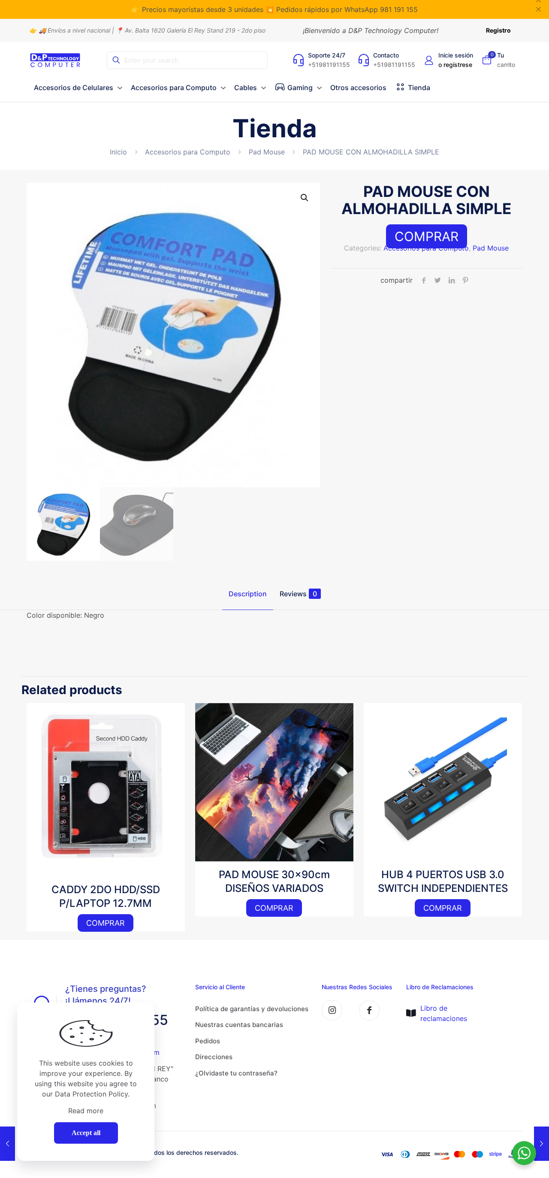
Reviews (298, 593)
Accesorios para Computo (187, 152)
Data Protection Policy (91, 1094)
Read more (85, 1110)
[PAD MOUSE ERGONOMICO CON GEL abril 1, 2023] (7, 1144)
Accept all (86, 1132)
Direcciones (213, 1057)
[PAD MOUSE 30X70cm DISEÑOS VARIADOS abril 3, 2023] (541, 1144)
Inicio (118, 152)
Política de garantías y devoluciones (251, 1009)
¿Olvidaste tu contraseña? (236, 1073)
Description (248, 593)
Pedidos (207, 1041)
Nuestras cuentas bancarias (239, 1025)
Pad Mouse (267, 152)
